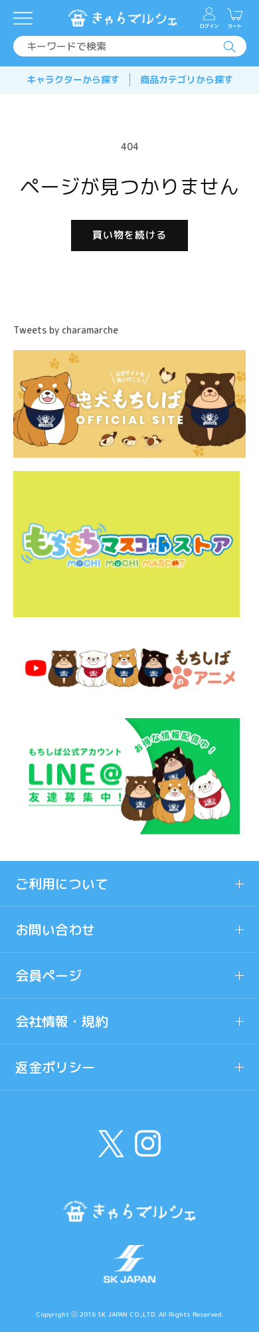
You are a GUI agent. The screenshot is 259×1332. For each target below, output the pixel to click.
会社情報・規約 (61, 1021)
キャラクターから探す (73, 79)
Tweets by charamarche (65, 330)
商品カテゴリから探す (186, 79)
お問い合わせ (55, 929)
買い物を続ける (129, 235)
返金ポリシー (55, 1067)
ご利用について (61, 883)
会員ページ (48, 975)
